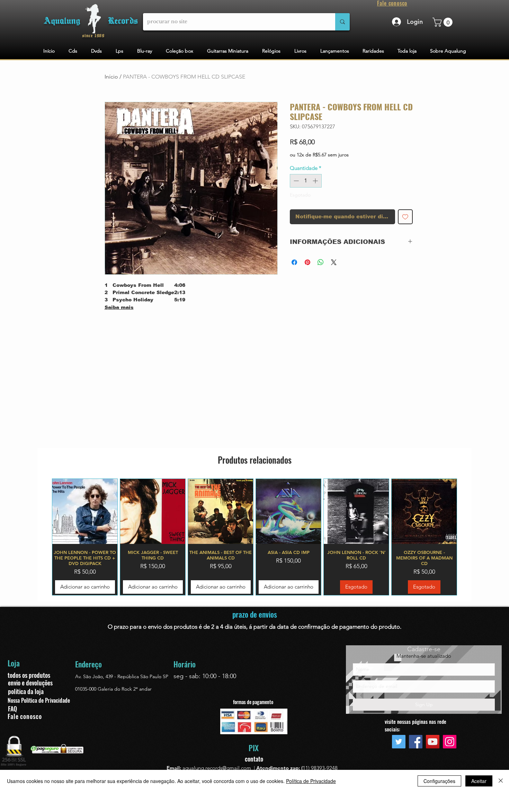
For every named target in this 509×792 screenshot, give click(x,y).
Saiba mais (119, 307)
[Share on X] (334, 262)
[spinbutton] (305, 180)
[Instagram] (449, 741)
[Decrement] (295, 180)
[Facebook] (415, 741)
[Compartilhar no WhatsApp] (320, 262)
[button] (443, 22)
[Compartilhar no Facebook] (294, 262)
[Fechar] (501, 780)
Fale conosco (25, 716)
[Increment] (316, 180)
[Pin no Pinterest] (307, 262)
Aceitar (478, 780)
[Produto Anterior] (42, 537)
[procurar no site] (342, 21)
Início (111, 76)
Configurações (439, 780)
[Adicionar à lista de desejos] (405, 216)
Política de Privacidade (311, 780)
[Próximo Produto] (467, 537)
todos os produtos (29, 675)
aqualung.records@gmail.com (216, 768)
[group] (254, 537)
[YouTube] (432, 741)
